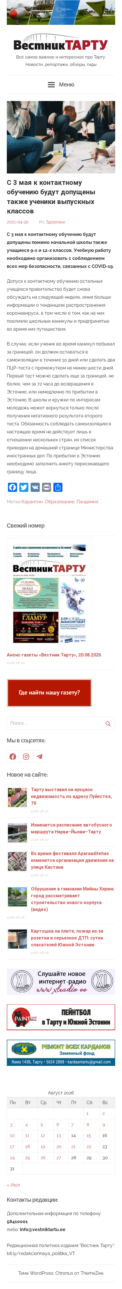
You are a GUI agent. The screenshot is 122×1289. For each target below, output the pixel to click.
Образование (59, 501)
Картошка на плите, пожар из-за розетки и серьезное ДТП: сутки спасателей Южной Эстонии (67, 937)
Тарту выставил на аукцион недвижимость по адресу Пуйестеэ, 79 (71, 796)
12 (43, 1135)
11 (27, 1135)
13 (58, 1135)
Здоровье (55, 222)
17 (12, 1146)
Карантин (32, 501)
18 (27, 1146)
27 (58, 1157)
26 (43, 1157)
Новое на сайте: (27, 774)
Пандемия (87, 501)
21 (73, 1146)
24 (12, 1157)
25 (27, 1157)
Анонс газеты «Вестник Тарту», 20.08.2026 (54, 655)
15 (89, 1135)
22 (89, 1146)
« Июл (13, 1185)
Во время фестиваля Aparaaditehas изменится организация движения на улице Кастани (72, 860)
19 (43, 1146)
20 (59, 1146)
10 (12, 1135)
